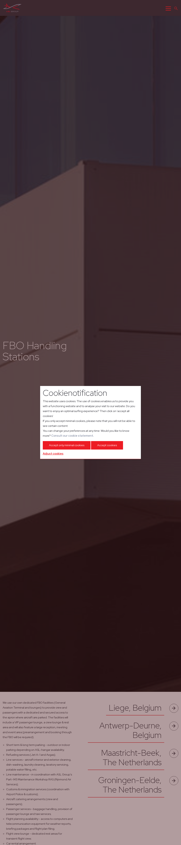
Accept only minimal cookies (66, 445)
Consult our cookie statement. (72, 436)
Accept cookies (107, 445)
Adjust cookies (53, 454)
